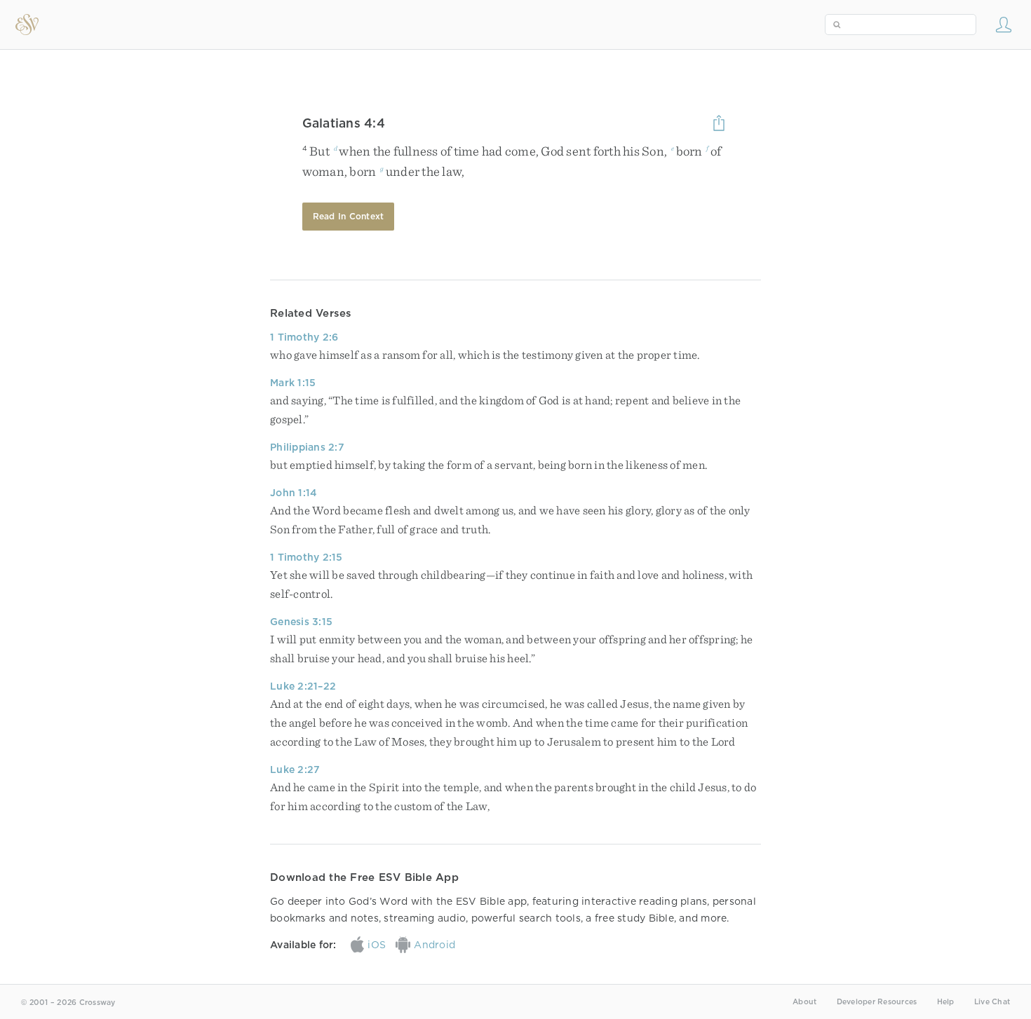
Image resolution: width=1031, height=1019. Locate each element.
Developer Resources (877, 1001)
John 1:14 (293, 492)
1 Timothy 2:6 (304, 337)
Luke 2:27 (295, 769)
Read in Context (348, 216)
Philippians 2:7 (307, 447)
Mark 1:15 (293, 382)
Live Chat (992, 1001)
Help (946, 1001)
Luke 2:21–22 (303, 686)
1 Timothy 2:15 (306, 557)
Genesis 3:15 (301, 621)
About (804, 1001)
